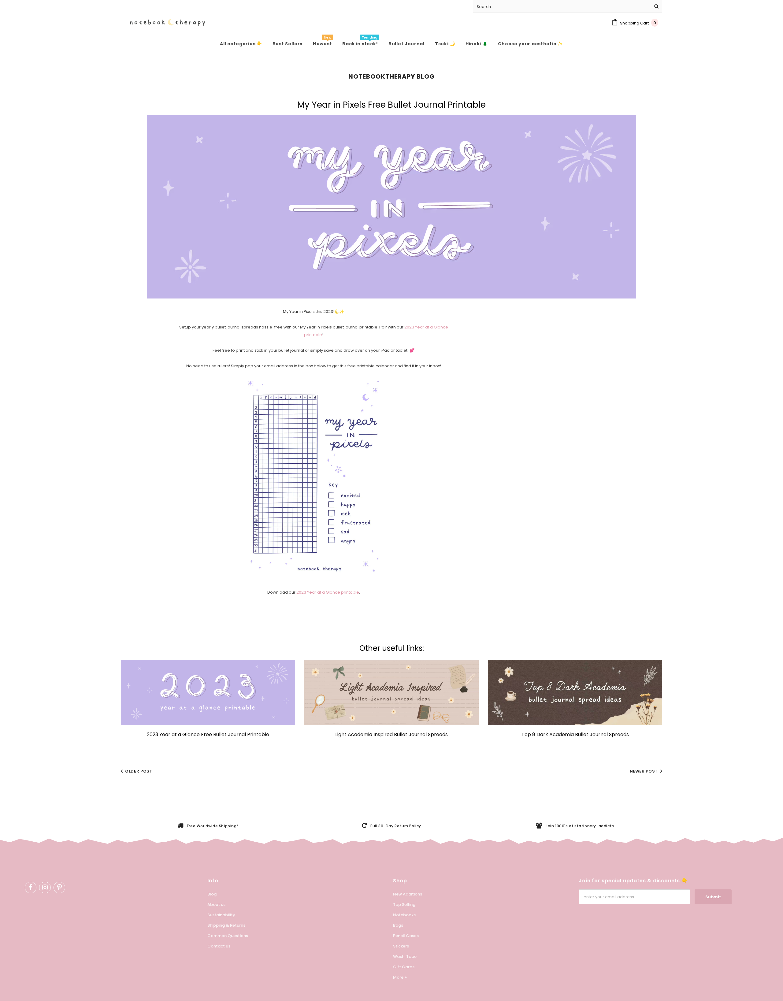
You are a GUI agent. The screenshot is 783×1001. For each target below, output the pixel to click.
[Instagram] (45, 887)
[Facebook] (30, 887)
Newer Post (644, 771)
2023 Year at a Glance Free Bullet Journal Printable (208, 734)
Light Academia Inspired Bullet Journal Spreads (391, 734)
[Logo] (163, 23)
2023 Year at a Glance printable (327, 592)
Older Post (139, 771)
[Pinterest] (59, 887)
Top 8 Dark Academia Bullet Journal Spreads (575, 734)
